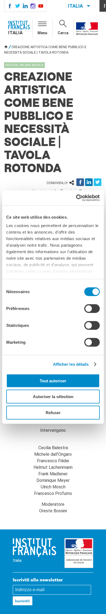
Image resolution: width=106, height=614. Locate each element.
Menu (42, 33)
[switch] (92, 308)
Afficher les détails (71, 364)
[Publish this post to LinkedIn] (89, 182)
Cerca (63, 33)
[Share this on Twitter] (97, 182)
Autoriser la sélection (53, 396)
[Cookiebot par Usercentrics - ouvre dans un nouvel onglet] (76, 197)
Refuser (53, 412)
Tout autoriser (53, 380)
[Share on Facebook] (80, 182)
